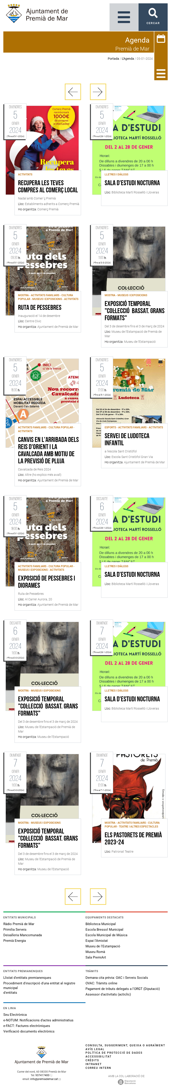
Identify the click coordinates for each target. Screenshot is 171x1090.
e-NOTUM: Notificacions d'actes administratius (38, 1020)
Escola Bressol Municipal (104, 930)
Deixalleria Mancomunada (22, 935)
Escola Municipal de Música (106, 935)
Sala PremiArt (96, 957)
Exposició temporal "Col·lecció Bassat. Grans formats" (135, 311)
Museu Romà (95, 952)
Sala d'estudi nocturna (132, 183)
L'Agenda (128, 58)
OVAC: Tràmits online (101, 983)
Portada (113, 58)
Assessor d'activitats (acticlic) (108, 994)
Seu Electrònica (15, 1015)
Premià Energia (14, 941)
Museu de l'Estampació (103, 946)
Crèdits (92, 1060)
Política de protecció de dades (114, 1052)
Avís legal (95, 1049)
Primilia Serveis (14, 930)
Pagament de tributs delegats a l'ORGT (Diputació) (123, 989)
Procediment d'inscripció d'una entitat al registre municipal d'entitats (39, 988)
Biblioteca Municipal (101, 924)
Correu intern (98, 1067)
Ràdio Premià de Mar (18, 924)
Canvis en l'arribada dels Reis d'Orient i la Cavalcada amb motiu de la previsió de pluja (48, 451)
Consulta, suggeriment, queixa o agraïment (125, 1045)
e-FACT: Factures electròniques (26, 1026)
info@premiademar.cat (44, 1079)
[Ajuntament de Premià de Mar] (41, 1063)
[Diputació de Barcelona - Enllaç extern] (127, 1081)
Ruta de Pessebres (39, 308)
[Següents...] (98, 92)
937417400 (42, 1075)
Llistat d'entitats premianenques (27, 978)
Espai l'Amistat (97, 941)
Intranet (94, 1064)
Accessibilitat (99, 1056)
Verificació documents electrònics (29, 1031)
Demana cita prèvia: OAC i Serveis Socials (117, 978)
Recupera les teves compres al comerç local (48, 187)
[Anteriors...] (73, 92)
